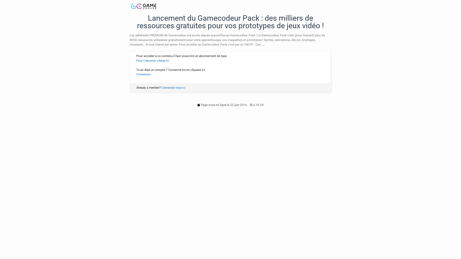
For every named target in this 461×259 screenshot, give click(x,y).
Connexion (143, 74)
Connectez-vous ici (173, 87)
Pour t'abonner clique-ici (152, 60)
